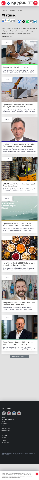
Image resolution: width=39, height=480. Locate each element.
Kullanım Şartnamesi (7, 426)
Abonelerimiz (5, 442)
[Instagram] (9, 413)
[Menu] (36, 3)
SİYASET (4, 438)
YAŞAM (4, 440)
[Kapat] (37, 473)
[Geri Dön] (4, 3)
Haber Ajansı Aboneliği (8, 419)
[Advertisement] (19, 378)
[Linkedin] (14, 413)
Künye (3, 417)
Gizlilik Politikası (6, 428)
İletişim (4, 421)
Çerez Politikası (6, 430)
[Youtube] (19, 413)
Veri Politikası (5, 424)
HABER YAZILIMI (6, 453)
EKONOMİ (4, 435)
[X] (4, 413)
